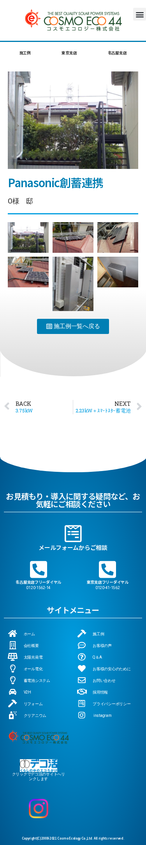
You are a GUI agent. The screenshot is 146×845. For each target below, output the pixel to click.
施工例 (25, 53)
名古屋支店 (117, 53)
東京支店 (69, 53)
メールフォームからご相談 (73, 547)
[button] (139, 14)
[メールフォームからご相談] (73, 533)
